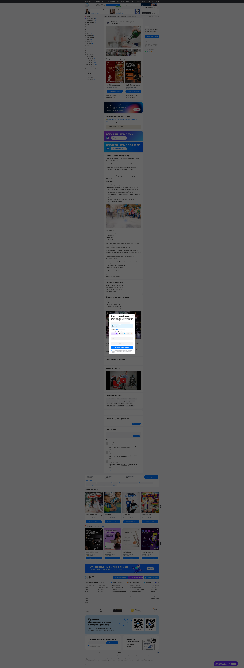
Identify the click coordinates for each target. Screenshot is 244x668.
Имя (112, 336)
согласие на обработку (118, 350)
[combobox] (120, 329)
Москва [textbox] (117, 329)
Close (133, 315)
